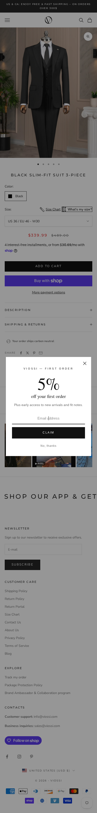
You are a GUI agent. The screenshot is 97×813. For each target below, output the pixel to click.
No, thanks (48, 446)
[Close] (85, 363)
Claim (48, 432)
